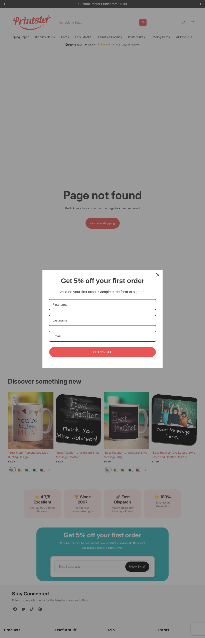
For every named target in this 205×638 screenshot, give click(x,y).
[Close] (158, 275)
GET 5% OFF (102, 352)
